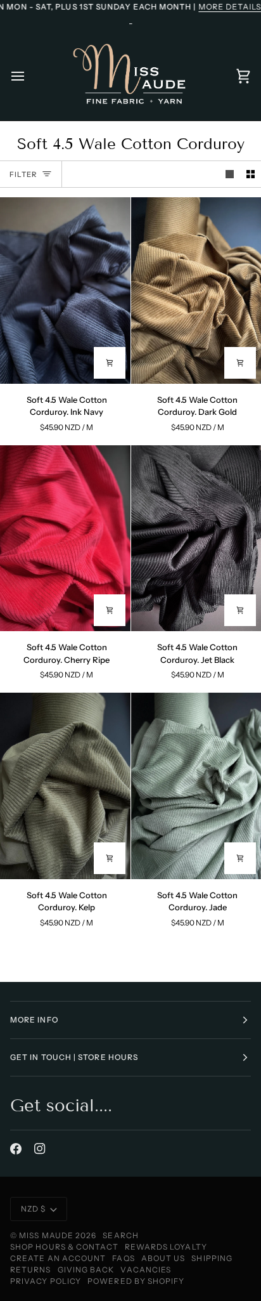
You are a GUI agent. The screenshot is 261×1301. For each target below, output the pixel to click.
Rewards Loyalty (166, 1247)
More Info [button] (34, 1019)
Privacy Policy (45, 1281)
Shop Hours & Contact (64, 1247)
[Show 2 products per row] (250, 174)
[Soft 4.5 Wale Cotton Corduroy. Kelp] (65, 786)
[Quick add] (109, 363)
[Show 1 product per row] (229, 174)
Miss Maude (46, 1235)
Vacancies (145, 1269)
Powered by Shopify (135, 1281)
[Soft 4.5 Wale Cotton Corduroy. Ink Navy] (65, 290)
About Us (163, 1258)
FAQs (123, 1258)
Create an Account (58, 1258)
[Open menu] (29, 76)
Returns (30, 1269)
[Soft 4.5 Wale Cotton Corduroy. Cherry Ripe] (65, 538)
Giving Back (86, 1269)
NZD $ (33, 1208)
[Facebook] (16, 1148)
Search (120, 1235)
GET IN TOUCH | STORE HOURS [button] (74, 1057)
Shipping (211, 1258)
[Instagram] (40, 1148)
